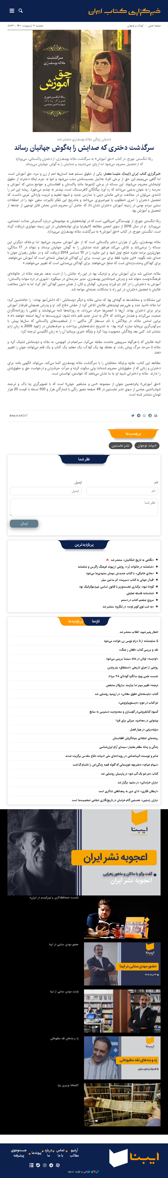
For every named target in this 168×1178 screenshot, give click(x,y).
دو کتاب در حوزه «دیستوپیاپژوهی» (138, 702)
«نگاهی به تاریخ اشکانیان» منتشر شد (132, 560)
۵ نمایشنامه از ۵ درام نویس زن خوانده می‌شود (130, 641)
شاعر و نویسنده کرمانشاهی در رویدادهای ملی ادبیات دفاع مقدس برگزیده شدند (111, 756)
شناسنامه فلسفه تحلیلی (140, 593)
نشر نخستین (120, 446)
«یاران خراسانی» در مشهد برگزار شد (137, 782)
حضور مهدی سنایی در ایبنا (64, 944)
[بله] (38, 1165)
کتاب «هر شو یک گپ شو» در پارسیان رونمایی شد (129, 773)
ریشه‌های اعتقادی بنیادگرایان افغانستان (135, 738)
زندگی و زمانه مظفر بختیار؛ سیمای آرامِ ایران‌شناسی (128, 747)
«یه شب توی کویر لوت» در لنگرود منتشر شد (128, 606)
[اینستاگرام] (44, 1165)
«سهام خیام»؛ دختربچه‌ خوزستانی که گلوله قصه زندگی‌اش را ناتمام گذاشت (115, 764)
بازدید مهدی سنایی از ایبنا (64, 991)
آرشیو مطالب (74, 1153)
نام (156, 482)
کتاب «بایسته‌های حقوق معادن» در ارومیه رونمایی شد (126, 694)
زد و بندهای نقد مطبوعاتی (64, 1038)
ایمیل (78, 482)
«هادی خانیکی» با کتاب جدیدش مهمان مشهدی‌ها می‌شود (120, 573)
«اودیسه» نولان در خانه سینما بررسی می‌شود (132, 658)
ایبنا (124, 12)
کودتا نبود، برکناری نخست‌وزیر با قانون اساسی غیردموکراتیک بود (116, 586)
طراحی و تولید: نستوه (79, 1172)
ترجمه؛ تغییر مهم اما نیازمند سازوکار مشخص (132, 685)
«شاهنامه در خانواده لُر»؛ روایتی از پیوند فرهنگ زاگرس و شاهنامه (116, 566)
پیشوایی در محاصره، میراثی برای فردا (137, 720)
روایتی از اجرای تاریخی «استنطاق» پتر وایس (132, 667)
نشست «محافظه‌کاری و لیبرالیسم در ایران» (54, 897)
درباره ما (48, 1153)
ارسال (24, 523)
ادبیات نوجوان (147, 446)
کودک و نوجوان (135, 26)
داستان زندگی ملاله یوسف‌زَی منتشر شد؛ (84, 139)
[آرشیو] (31, 1165)
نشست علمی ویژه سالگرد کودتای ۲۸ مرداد (133, 676)
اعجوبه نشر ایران (131, 880)
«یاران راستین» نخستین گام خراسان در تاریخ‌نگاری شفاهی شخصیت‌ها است (115, 800)
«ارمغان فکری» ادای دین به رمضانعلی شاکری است (128, 791)
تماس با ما (60, 1153)
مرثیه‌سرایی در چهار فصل (144, 729)
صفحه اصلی (154, 26)
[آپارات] (58, 1165)
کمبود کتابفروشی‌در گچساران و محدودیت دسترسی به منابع (123, 711)
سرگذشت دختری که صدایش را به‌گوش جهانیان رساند (84, 148)
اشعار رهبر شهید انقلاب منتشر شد (138, 632)
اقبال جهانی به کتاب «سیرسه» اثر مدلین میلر (127, 580)
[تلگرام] (51, 1165)
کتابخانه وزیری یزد (68, 1085)
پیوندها (36, 1153)
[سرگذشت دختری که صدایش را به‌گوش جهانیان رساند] (84, 81)
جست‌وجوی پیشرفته (19, 1153)
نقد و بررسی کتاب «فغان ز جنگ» (138, 649)
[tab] (96, 621)
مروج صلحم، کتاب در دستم (137, 600)
